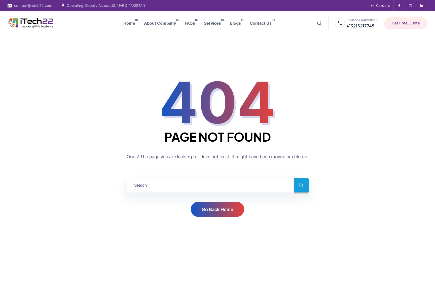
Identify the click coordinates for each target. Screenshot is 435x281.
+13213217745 (360, 25)
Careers (383, 5)
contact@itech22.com (33, 5)
